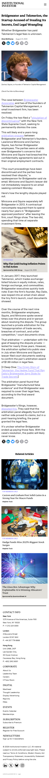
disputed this (9, 408)
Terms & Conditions (18, 753)
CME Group (18, 270)
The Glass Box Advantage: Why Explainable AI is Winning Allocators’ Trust (22, 590)
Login (19, 774)
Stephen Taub (7, 502)
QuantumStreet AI (19, 596)
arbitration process (12, 135)
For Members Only (10, 491)
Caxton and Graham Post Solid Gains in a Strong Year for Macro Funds (24, 497)
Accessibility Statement (34, 756)
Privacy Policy (12, 759)
